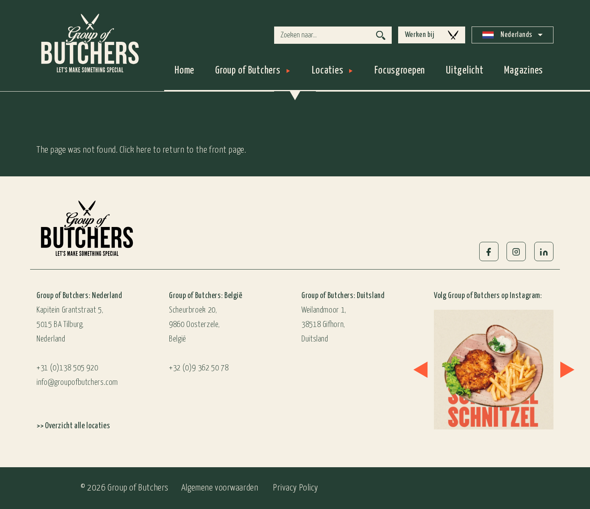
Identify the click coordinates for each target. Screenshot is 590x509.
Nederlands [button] (515, 35)
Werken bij (420, 35)
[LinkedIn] (543, 251)
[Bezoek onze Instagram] (491, 369)
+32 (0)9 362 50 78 (198, 368)
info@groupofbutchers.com (77, 382)
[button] (420, 369)
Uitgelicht (464, 70)
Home (184, 70)
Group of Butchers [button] (247, 70)
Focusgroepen (399, 70)
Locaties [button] (328, 70)
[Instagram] (516, 251)
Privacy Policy (295, 488)
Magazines (523, 70)
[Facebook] (488, 251)
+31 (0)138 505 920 (67, 368)
